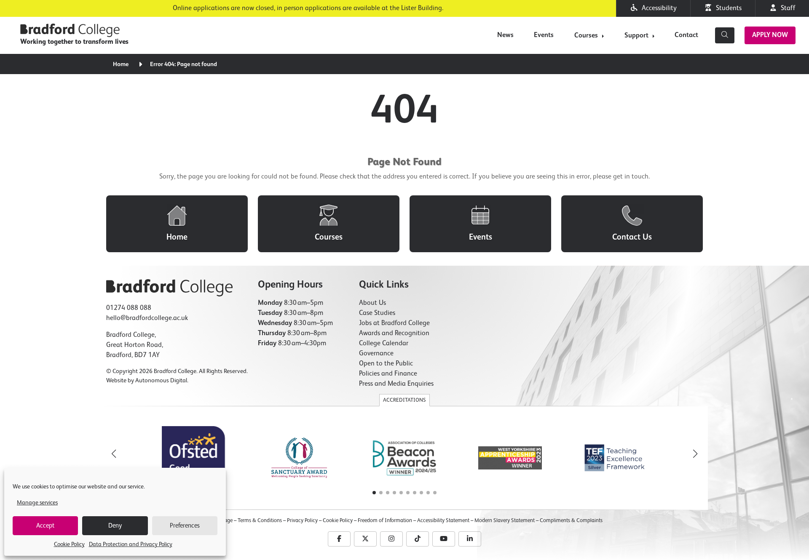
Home (121, 64)
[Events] (480, 223)
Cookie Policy (69, 544)
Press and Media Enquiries (396, 384)
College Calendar (383, 343)
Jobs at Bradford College (394, 323)
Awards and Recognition (394, 333)
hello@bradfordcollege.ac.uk (147, 318)
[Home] (177, 223)
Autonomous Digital (161, 381)
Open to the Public (386, 363)
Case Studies (377, 313)
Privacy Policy (302, 520)
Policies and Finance (388, 374)
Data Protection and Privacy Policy (130, 544)
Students (727, 8)
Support (636, 35)
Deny (115, 526)
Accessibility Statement (443, 520)
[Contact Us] (632, 223)
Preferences (185, 526)
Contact (686, 35)
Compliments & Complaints (571, 520)
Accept (45, 526)
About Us (372, 303)
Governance (376, 353)
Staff (786, 8)
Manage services (37, 503)
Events (544, 35)
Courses (586, 35)
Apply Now (770, 35)
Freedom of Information (385, 520)
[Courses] (328, 223)
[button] (695, 453)
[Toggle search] (724, 35)
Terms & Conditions (260, 520)
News (505, 35)
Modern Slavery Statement (504, 520)
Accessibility (657, 8)
